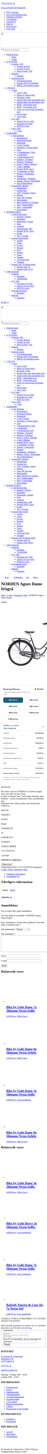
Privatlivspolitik (12, 1399)
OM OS (9, 24)
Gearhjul (20, 226)
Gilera (19, 243)
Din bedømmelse (9, 929)
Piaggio (20, 252)
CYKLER (10, 88)
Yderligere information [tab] (15, 874)
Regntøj (20, 176)
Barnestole (21, 143)
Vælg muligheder (24, 1100)
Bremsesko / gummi (25, 221)
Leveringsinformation (15, 1397)
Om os (9, 1390)
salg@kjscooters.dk (9, 1370)
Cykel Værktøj (23, 145)
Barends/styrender (24, 140)
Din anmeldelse (8, 934)
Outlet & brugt (12, 54)
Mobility (15, 74)
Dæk (19, 224)
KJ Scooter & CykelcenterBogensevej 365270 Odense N (12, 1358)
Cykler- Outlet (7, 869)
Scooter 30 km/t (23, 66)
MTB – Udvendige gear (27, 107)
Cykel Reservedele (19, 214)
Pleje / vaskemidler (24, 207)
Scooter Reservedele (19, 238)
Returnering (11, 1421)
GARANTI (11, 22)
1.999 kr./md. (13, 719)
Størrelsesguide (12, 1392)
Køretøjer (21, 276)
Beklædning (22, 188)
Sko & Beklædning (25, 183)
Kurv (7, 577)
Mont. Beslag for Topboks (27, 202)
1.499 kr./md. (34, 713)
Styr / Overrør (22, 236)
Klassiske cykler (23, 97)
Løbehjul (15, 274)
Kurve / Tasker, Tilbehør (27, 164)
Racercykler (22, 114)
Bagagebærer (22, 138)
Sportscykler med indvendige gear (31, 100)
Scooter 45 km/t (23, 69)
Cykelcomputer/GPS (25, 157)
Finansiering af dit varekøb (17, 1409)
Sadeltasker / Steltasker (26, 178)
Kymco (20, 245)
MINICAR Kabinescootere (28, 85)
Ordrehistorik (11, 1436)
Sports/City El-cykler (25, 121)
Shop (3, 595)
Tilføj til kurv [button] (22, 1016)
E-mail (4, 961)
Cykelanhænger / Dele (26, 152)
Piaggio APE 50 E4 (25, 269)
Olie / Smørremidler (25, 205)
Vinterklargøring (13, 1394)
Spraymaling (22, 209)
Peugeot (20, 248)
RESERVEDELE (13, 212)
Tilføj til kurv (6, 865)
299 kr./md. (13, 700)
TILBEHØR (11, 133)
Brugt (13, 57)
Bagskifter (21, 219)
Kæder (19, 233)
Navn (3, 956)
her (30, 1328)
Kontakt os (10, 1419)
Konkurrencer (12, 1387)
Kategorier (18, 577)
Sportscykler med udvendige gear (30, 102)
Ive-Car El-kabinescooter (16, 15)
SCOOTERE (11, 62)
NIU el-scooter (12, 12)
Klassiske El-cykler (25, 124)
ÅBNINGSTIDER (14, 17)
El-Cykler (15, 119)
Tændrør (20, 262)
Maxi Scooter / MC (25, 71)
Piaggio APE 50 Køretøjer (27, 83)
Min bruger (11, 1434)
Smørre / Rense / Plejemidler (28, 181)
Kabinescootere (17, 78)
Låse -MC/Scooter (24, 198)
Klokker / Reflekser (25, 162)
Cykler (14, 90)
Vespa (19, 255)
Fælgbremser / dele (24, 229)
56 (11, 897)
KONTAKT (11, 26)
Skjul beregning (9, 728)
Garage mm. (22, 190)
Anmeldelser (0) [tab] (13, 876)
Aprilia (19, 241)
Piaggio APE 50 (23, 267)
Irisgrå (12, 890)
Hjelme (20, 195)
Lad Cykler (21, 116)
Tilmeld (7, 1344)
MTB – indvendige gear (27, 105)
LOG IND (10, 29)
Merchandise (22, 200)
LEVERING (11, 19)
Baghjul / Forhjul (24, 217)
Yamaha (20, 257)
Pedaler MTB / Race (25, 169)
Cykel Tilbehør (17, 136)
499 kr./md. (13, 706)
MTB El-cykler (23, 126)
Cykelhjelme (22, 155)
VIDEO (9, 1406)
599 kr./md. (34, 706)
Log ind (9, 1432)
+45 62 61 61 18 (8, 3)
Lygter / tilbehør (23, 167)
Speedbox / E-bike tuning (27, 147)
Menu (35, 577)
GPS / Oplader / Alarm (26, 193)
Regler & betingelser (14, 1404)
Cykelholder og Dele (25, 171)
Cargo (19, 131)
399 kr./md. (34, 700)
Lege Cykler (22, 93)
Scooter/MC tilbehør (19, 186)
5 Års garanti (11, 1402)
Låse (19, 150)
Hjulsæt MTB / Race (25, 231)
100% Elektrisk (12, 272)
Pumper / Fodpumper (25, 174)
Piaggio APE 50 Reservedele (23, 264)
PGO (19, 250)
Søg (27, 577)
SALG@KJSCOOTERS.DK (13, 8)
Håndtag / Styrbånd (25, 159)
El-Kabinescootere (24, 81)
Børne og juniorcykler (26, 95)
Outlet (14, 59)
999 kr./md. (13, 713)
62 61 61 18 (6, 1366)
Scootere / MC (17, 64)
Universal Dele (23, 260)
